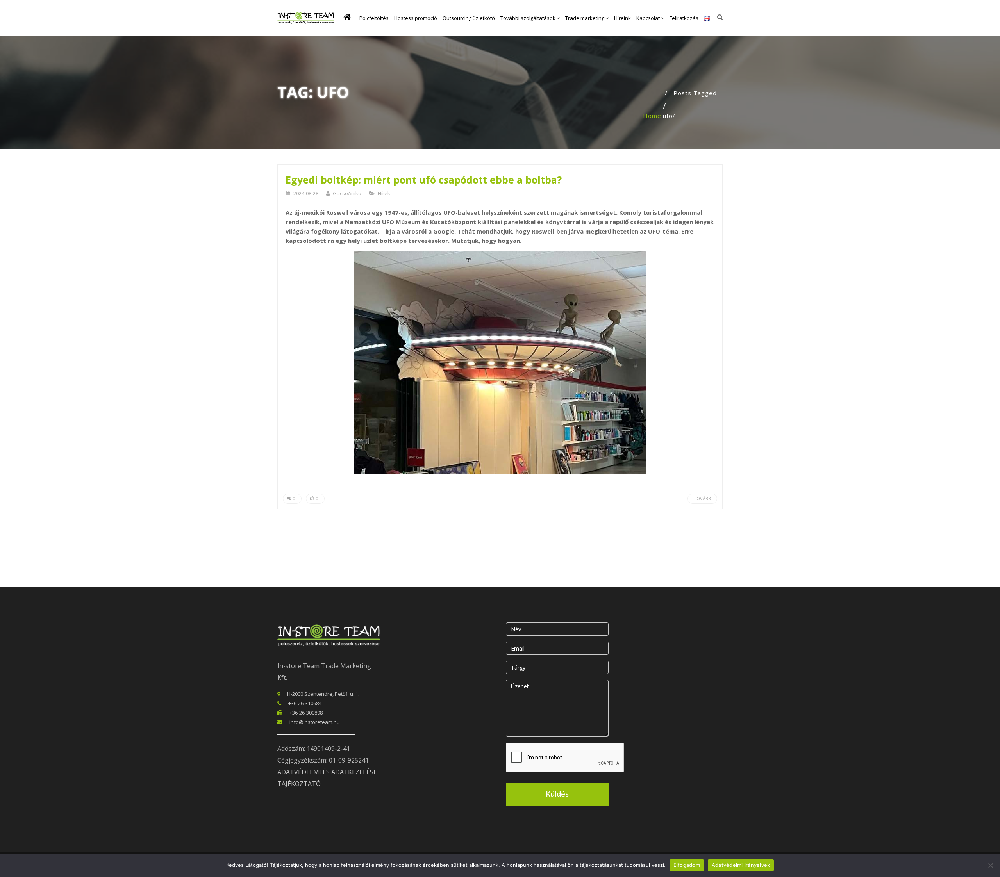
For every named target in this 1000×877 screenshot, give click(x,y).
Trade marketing (585, 17)
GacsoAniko (347, 193)
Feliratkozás (684, 17)
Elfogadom (686, 865)
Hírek (384, 193)
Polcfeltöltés (374, 17)
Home (652, 115)
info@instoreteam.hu (314, 721)
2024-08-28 (305, 193)
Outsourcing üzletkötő (469, 17)
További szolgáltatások (528, 17)
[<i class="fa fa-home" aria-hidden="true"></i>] (348, 18)
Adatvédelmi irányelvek (741, 865)
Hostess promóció (415, 17)
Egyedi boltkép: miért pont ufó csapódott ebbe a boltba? (424, 179)
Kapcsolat (648, 17)
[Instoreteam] (305, 18)
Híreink (622, 17)
